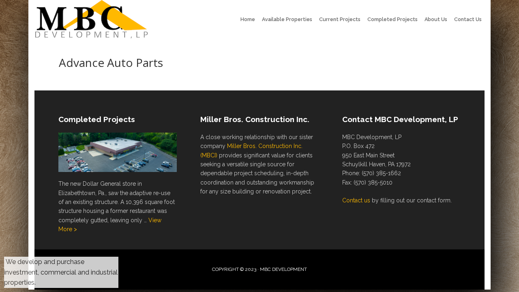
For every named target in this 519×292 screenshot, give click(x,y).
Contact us (356, 200)
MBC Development (93, 20)
